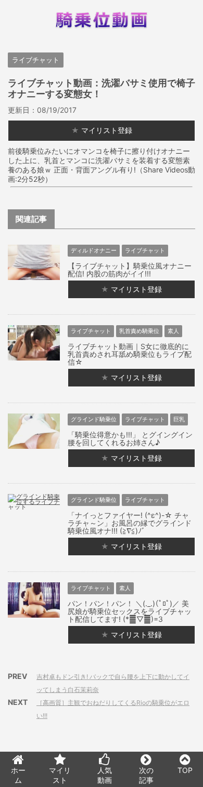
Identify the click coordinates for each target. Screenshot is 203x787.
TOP (185, 770)
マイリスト (60, 775)
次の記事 (146, 775)
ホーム (18, 775)
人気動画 (104, 775)
